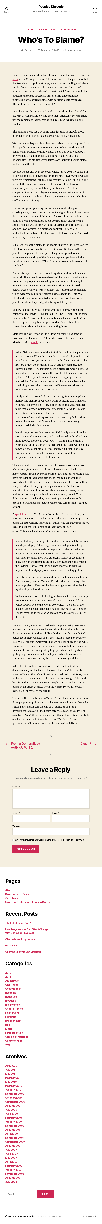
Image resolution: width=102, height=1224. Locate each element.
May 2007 (11, 1157)
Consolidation (13, 988)
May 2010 (11, 1081)
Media (8, 1028)
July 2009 (11, 1109)
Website (16, 826)
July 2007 (11, 1149)
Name (16, 813)
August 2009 (12, 1105)
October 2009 (13, 1097)
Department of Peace (17, 894)
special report (22, 514)
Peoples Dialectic (51, 6)
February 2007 (13, 1165)
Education (11, 996)
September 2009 (15, 1101)
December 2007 (14, 1137)
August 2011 (12, 1065)
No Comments (74, 50)
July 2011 (10, 1069)
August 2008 (12, 1129)
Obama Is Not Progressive (20, 939)
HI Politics (10, 1016)
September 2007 (15, 1141)
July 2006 (11, 1181)
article (34, 342)
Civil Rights (11, 984)
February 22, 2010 (50, 50)
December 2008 (14, 1125)
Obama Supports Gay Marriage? (23, 951)
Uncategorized (14, 1040)
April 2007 (11, 1161)
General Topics (46, 29)
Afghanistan (12, 980)
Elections (10, 1000)
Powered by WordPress (50, 1216)
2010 (8, 972)
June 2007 (11, 1153)
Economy (29, 29)
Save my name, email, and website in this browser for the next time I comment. (50, 840)
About (8, 890)
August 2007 (12, 1145)
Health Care (12, 1012)
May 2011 (10, 1073)
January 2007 (13, 1169)
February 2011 (13, 1077)
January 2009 (13, 1121)
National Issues (68, 29)
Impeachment (13, 1020)
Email (55, 813)
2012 (8, 976)
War (7, 1044)
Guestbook (11, 898)
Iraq (7, 1024)
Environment (12, 1004)
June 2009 (11, 1113)
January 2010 (13, 1089)
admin (31, 50)
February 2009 (14, 1117)
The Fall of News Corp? (18, 923)
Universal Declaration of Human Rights (27, 902)
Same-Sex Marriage (16, 1036)
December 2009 (14, 1093)
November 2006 (14, 1173)
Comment (17, 787)
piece (15, 79)
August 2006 (12, 1177)
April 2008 (11, 1133)
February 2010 (13, 1085)
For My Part (11, 945)
